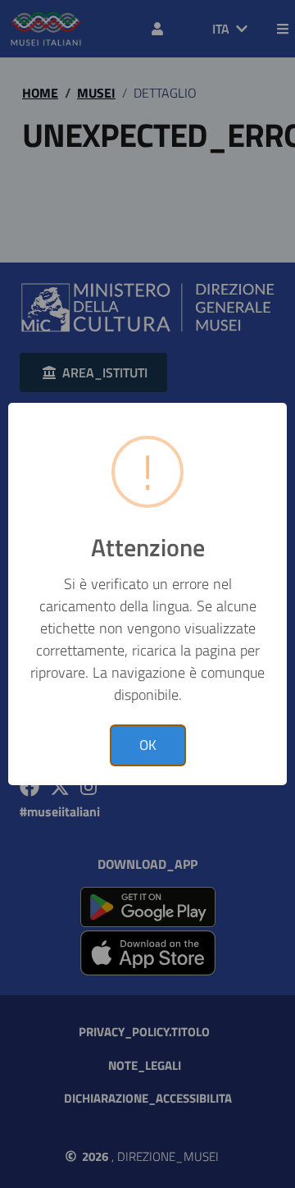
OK (148, 745)
